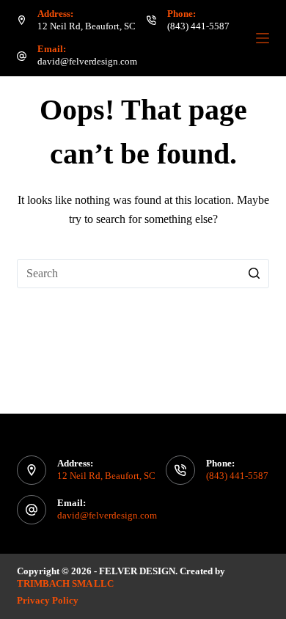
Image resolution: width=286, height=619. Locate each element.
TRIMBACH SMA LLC (66, 583)
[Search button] (254, 273)
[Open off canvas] (262, 38)
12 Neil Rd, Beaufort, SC (86, 26)
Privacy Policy (47, 600)
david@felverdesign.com (87, 61)
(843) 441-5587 (198, 26)
